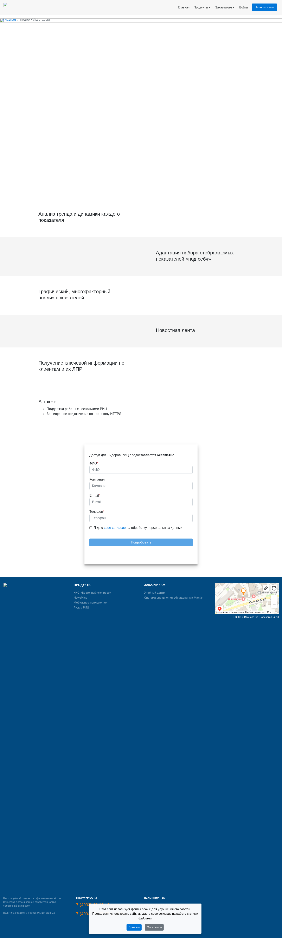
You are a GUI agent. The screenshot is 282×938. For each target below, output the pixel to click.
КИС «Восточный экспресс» (92, 592)
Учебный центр (154, 592)
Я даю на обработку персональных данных (138, 527)
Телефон (96, 511)
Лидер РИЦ (81, 607)
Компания (97, 479)
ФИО (93, 463)
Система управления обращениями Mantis (173, 597)
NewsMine (80, 597)
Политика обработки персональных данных (29, 912)
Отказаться (154, 927)
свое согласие (115, 527)
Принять (134, 927)
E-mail (94, 495)
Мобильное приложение (90, 602)
